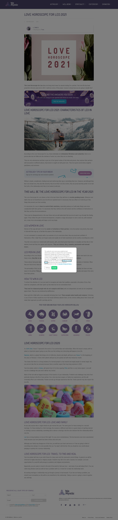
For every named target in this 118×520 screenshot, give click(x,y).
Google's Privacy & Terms (65, 264)
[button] (48, 267)
